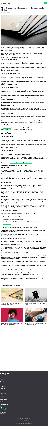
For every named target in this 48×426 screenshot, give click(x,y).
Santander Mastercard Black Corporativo (21, 162)
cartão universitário (8, 139)
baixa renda (21, 261)
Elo (3, 221)
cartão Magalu (37, 122)
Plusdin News (3, 391)
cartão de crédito (11, 47)
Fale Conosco (3, 401)
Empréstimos (3, 386)
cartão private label (8, 102)
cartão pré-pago (7, 127)
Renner (29, 104)
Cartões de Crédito (4, 377)
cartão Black (6, 199)
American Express (7, 223)
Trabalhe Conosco (4, 404)
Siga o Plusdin (4, 407)
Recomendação (2, 379)
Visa (4, 219)
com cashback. (17, 244)
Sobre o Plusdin (3, 399)
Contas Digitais (3, 381)
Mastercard (5, 216)
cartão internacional (8, 76)
